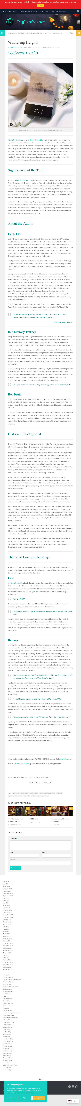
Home (40, 1079)
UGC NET (43, 33)
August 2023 (7, 953)
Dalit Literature (7, 998)
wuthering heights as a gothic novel (40, 796)
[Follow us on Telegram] (69, 1086)
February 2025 (7, 910)
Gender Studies (7, 1010)
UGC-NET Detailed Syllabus (28, 11)
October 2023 (7, 948)
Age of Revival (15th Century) (12, 979)
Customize (13, 1098)
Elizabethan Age (8, 1003)
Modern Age (7, 1034)
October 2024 (7, 919)
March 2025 (6, 908)
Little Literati (44, 11)
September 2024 (8, 922)
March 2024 (6, 936)
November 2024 (8, 917)
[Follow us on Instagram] (73, 1086)
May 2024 (6, 931)
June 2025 (6, 900)
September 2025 (8, 896)
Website (12, 859)
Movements (6, 1036)
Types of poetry (8, 1060)
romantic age (59, 793)
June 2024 (6, 929)
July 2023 (6, 955)
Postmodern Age (8, 1044)
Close (40, 5)
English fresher (24, 793)
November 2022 (8, 965)
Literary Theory (8, 1027)
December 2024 (8, 915)
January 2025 (7, 912)
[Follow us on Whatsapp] (76, 1086)
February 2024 (7, 938)
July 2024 (6, 927)
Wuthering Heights (25, 796)
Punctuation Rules (8, 1048)
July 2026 (6, 881)
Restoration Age (8, 1051)
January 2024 (7, 941)
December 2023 (8, 943)
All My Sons (34, 819)
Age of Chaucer (8, 977)
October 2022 (7, 967)
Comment (13, 839)
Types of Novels (8, 1058)
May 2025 (6, 903)
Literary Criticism (8, 1022)
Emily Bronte (35, 140)
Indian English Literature (10, 1017)
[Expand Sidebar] (2, 33)
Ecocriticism (7, 1001)
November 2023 (8, 946)
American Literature (9, 982)
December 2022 (8, 962)
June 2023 (6, 957)
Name (12, 852)
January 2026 (7, 891)
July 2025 (6, 898)
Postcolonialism (8, 1041)
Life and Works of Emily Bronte (47, 793)
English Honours (34, 793)
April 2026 (6, 886)
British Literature (17, 33)
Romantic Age (7, 1053)
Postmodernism (7, 1046)
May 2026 (6, 884)
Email (44, 852)
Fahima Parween (16, 47)
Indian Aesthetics (8, 1015)
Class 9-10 (6, 996)
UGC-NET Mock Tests (8, 11)
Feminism (6, 1008)
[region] (25, 1091)
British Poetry (7, 994)
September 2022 (8, 969)
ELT (4, 1006)
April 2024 (6, 934)
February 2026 (7, 889)
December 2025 (8, 893)
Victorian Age (55, 33)
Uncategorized (7, 1067)
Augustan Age (7, 984)
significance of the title (14, 796)
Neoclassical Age (8, 1039)
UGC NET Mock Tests (10, 1065)
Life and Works (7, 1020)
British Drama (7, 989)
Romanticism (33, 33)
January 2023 (7, 960)
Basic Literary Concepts (58, 11)
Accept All (39, 1098)
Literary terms (7, 1025)
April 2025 (6, 905)
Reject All (25, 1098)
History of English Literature (12, 1013)
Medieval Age (7, 1032)
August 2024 (7, 924)
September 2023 (8, 950)
